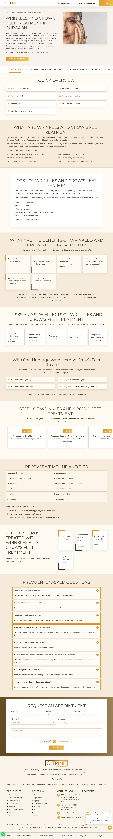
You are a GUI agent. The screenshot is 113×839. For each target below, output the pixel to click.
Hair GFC (12, 812)
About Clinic (30, 784)
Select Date (61, 719)
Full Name (14, 711)
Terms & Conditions (23, 836)
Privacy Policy (11, 836)
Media (79, 784)
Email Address (47, 711)
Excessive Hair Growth (41, 804)
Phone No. (77, 711)
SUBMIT (56, 748)
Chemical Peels (14, 801)
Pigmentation (38, 798)
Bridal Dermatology (15, 798)
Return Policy (43, 836)
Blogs (86, 784)
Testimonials (70, 784)
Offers (61, 784)
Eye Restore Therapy (16, 809)
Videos (92, 784)
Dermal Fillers (13, 804)
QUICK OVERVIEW (15, 69)
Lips (35, 812)
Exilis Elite (12, 807)
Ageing (36, 801)
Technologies (52, 784)
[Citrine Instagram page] (56, 778)
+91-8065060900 (66, 3)
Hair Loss (37, 807)
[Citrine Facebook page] (52, 778)
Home (7, 13)
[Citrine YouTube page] (60, 778)
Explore (51, 836)
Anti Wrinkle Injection (16, 795)
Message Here (15, 727)
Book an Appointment (17, 59)
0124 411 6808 (71, 813)
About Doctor (18, 784)
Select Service (16, 719)
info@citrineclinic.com (73, 817)
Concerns (41, 784)
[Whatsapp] (3, 834)
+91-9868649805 (67, 807)
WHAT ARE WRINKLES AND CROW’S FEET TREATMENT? (44, 69)
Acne (36, 795)
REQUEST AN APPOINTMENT (87, 3)
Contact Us (101, 784)
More (11, 815)
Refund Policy (34, 836)
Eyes (35, 809)
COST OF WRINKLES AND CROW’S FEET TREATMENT (85, 69)
